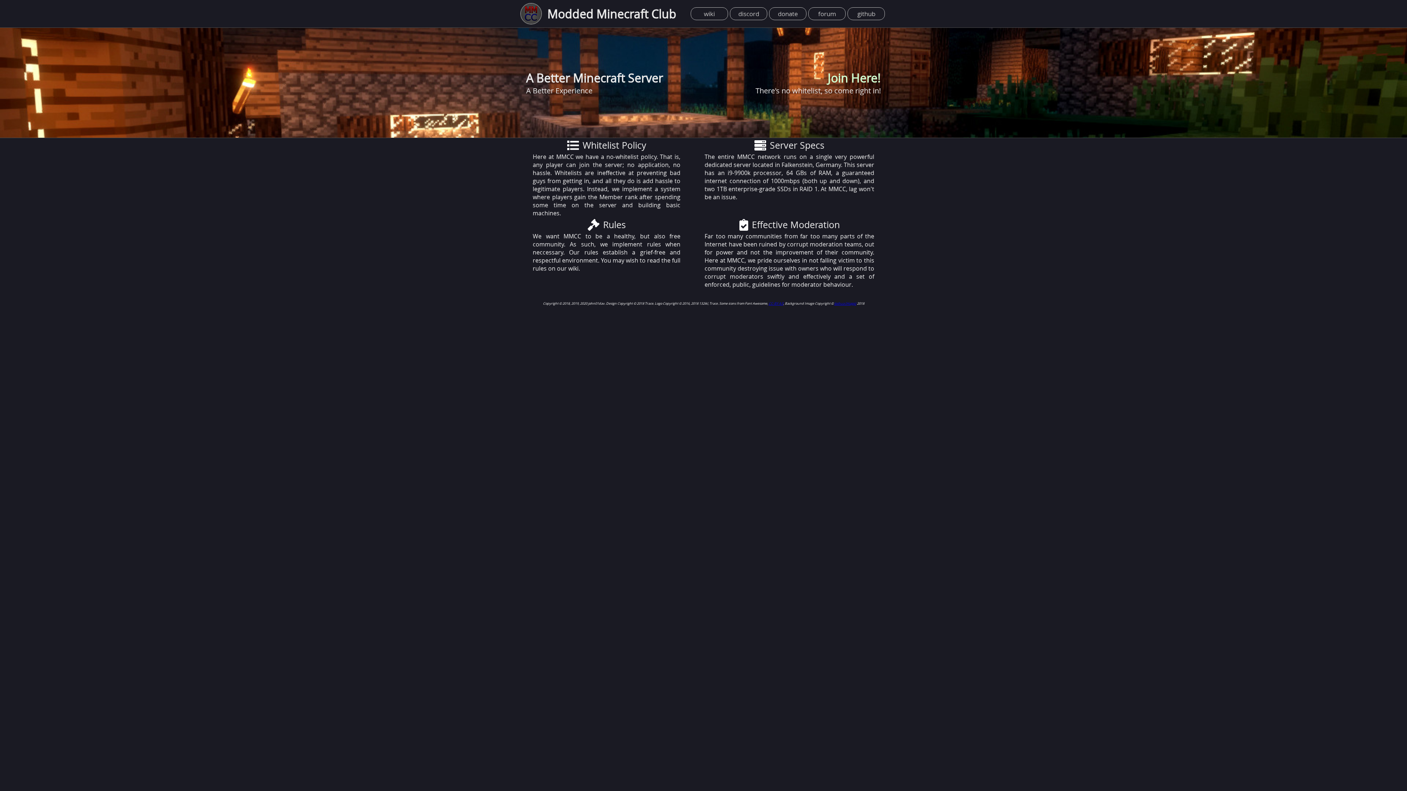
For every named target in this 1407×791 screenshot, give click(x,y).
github (866, 14)
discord (748, 14)
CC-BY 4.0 (776, 303)
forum (827, 14)
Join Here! (854, 78)
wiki (709, 14)
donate (788, 14)
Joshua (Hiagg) (845, 303)
